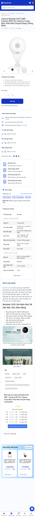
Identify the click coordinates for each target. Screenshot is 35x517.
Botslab (7, 374)
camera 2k (8, 377)
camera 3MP (17, 377)
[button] (4, 71)
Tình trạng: (12, 28)
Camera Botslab (5, 15)
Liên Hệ (12, 101)
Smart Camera (20, 13)
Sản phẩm (11, 13)
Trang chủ (4, 13)
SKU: (2, 28)
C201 (24, 374)
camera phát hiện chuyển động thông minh (17, 385)
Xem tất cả (29, 447)
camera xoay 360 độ (11, 388)
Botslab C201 (7, 288)
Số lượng (4, 90)
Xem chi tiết (23, 125)
